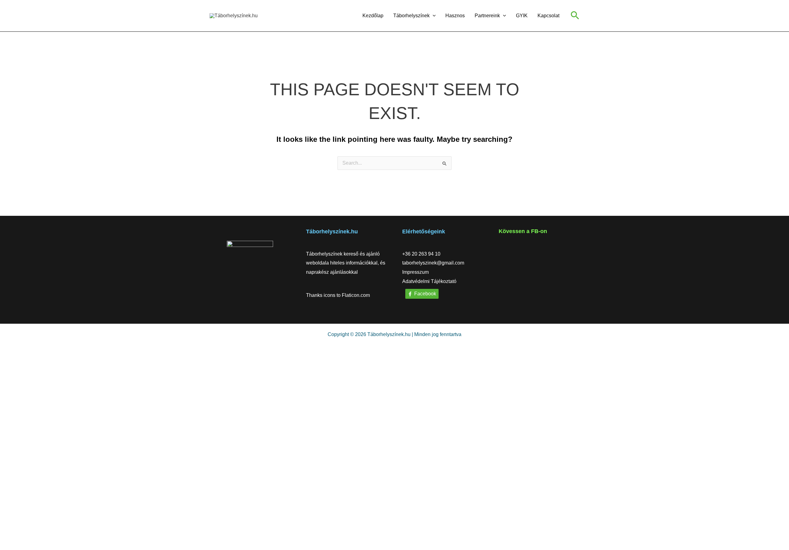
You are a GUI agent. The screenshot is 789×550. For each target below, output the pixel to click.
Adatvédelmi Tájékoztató (429, 281)
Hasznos (455, 15)
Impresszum (415, 272)
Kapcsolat (548, 15)
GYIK (522, 15)
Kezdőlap (372, 15)
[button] (433, 15)
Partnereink (487, 15)
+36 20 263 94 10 (421, 254)
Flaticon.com (356, 295)
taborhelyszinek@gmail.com (433, 262)
